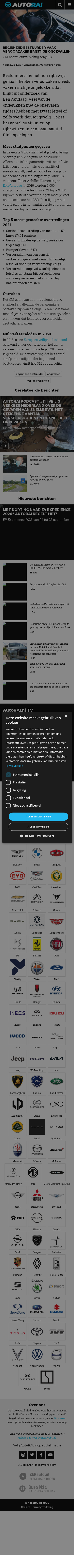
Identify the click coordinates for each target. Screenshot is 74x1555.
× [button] (65, 716)
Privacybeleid (14, 766)
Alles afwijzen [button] (38, 827)
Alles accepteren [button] (38, 816)
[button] (37, 836)
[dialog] (37, 777)
